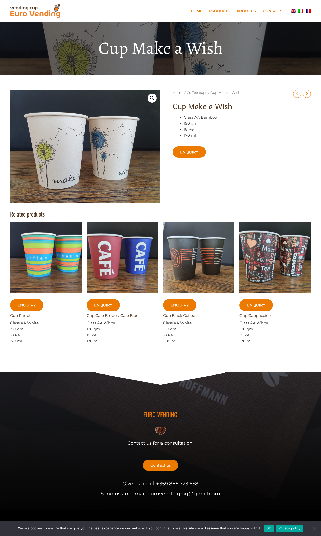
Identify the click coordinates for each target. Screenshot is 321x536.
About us (246, 11)
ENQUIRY (189, 152)
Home (196, 11)
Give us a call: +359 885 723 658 (160, 483)
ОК (268, 528)
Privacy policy (290, 528)
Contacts (272, 11)
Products (219, 11)
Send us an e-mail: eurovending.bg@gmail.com (160, 494)
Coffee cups (197, 93)
